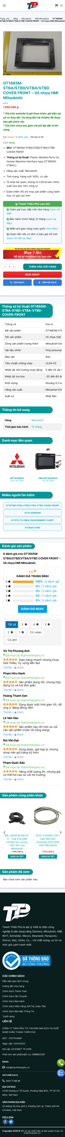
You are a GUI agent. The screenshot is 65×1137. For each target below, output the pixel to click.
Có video (36, 632)
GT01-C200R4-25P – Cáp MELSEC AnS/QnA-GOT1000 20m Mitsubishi (48, 840)
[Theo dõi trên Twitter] (11, 1122)
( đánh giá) (22, 137)
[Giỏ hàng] (56, 5)
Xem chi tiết (17, 856)
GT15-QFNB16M (32, 513)
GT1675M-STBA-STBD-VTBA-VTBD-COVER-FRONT (32, 505)
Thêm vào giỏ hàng (42, 266)
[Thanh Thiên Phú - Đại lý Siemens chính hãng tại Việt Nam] (32, 5)
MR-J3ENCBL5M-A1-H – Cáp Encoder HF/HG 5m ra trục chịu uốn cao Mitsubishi (17, 842)
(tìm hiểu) (52, 228)
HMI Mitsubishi (42, 18)
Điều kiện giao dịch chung (15, 981)
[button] (4, 5)
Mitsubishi (26, 18)
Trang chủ (4, 18)
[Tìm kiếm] (61, 5)
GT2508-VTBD (32, 527)
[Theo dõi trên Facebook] (5, 1122)
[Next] (60, 832)
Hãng (15, 18)
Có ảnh (12, 639)
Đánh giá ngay (32, 609)
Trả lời (7, 667)
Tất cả (12, 624)
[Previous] (5, 832)
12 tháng (37, 426)
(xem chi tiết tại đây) (19, 238)
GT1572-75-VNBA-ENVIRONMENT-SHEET (32, 520)
